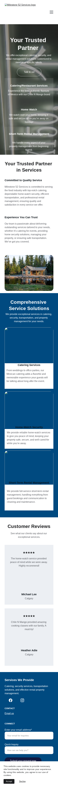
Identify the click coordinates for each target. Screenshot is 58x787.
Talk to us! (29, 72)
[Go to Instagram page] (22, 700)
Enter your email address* (18, 730)
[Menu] (51, 12)
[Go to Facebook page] (10, 700)
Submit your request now (23, 760)
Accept (9, 781)
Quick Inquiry (11, 744)
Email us (9, 713)
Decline (22, 781)
